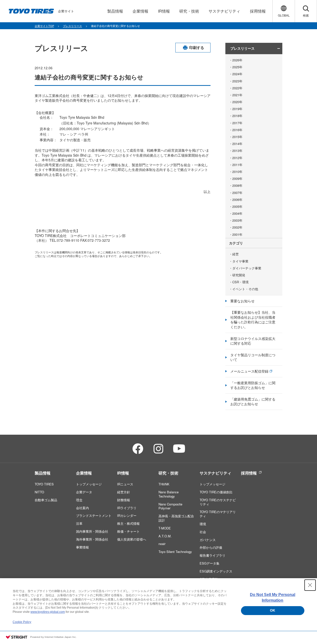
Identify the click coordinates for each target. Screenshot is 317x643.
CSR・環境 (240, 282)
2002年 (237, 227)
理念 (79, 500)
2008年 (237, 185)
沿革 (79, 523)
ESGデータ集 (209, 563)
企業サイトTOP (44, 26)
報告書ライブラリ (212, 555)
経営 (235, 254)
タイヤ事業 (240, 261)
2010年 (237, 171)
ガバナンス (208, 539)
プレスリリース (72, 26)
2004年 (237, 213)
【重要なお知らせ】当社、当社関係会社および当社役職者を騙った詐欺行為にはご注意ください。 (252, 319)
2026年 (237, 60)
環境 (203, 524)
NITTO (39, 492)
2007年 (237, 193)
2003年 (237, 220)
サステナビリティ (215, 473)
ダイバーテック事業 (246, 268)
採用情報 (249, 473)
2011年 (237, 165)
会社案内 (82, 507)
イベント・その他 (245, 289)
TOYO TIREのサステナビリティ (218, 502)
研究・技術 (168, 473)
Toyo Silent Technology (175, 551)
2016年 (237, 130)
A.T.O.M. (165, 536)
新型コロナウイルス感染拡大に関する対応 (252, 341)
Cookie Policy (22, 622)
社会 (203, 531)
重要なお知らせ (242, 300)
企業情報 (84, 473)
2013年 (237, 150)
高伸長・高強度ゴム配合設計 (176, 518)
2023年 (237, 81)
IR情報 (123, 473)
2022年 (237, 88)
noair (161, 543)
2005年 (237, 206)
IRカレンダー (126, 515)
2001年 (237, 234)
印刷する (196, 47)
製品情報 (43, 473)
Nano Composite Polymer (170, 506)
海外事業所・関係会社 (92, 539)
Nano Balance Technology (168, 494)
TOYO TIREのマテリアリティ (218, 513)
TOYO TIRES (44, 484)
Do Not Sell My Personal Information (272, 597)
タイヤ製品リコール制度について (252, 357)
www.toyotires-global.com (47, 612)
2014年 (237, 144)
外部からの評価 (211, 547)
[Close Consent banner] (310, 585)
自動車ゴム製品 (46, 500)
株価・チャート (128, 531)
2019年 (237, 109)
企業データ (84, 492)
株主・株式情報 (128, 523)
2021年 (237, 95)
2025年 (237, 67)
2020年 (237, 102)
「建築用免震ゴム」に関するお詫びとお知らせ (252, 401)
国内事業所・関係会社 (92, 531)
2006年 (237, 199)
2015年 (237, 137)
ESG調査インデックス (216, 571)
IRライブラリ (126, 507)
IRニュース (125, 484)
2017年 (237, 123)
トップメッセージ (89, 484)
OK (272, 610)
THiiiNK (163, 484)
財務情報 (123, 500)
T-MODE (164, 528)
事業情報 (82, 547)
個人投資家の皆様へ (131, 539)
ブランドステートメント (93, 515)
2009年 (237, 178)
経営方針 (123, 492)
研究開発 (238, 275)
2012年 (237, 158)
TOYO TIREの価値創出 (216, 492)
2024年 (237, 74)
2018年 (237, 116)
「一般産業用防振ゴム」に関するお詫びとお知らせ (252, 385)
